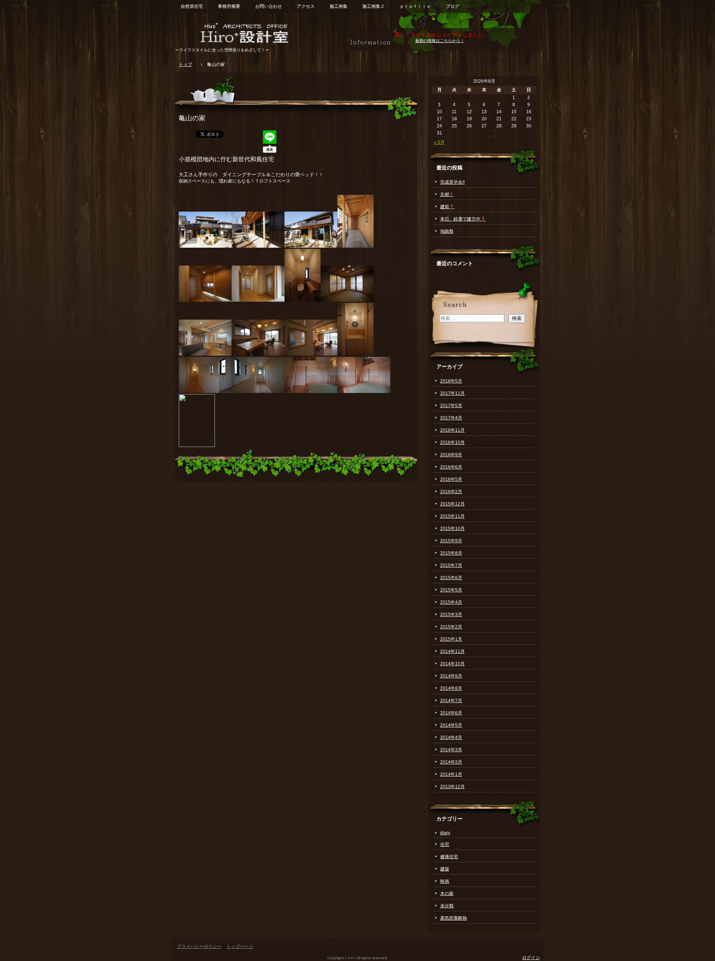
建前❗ (447, 206)
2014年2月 (451, 762)
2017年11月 (452, 393)
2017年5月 (451, 405)
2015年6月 (451, 577)
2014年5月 (451, 725)
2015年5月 (451, 590)
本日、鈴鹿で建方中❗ (463, 219)
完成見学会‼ (452, 182)
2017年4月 (451, 418)
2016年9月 (451, 454)
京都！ (447, 194)
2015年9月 (451, 540)
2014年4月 (451, 737)
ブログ (452, 6)
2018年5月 (451, 381)
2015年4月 (451, 602)
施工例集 (338, 6)
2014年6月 (451, 713)
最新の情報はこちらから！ (439, 40)
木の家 (447, 893)
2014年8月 (451, 688)
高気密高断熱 (453, 918)
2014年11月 (452, 651)
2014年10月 (452, 663)
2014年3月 (451, 749)
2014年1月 (451, 774)
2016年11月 (452, 430)
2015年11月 (452, 516)
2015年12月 (452, 504)
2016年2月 (451, 491)
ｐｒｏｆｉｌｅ (415, 6)
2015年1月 (451, 639)
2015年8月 (451, 553)
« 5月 (439, 142)
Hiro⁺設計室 (260, 32)
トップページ (239, 946)
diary (445, 832)
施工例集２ (373, 6)
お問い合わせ (268, 6)
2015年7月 (451, 565)
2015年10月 (452, 528)
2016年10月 (452, 442)
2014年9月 (451, 676)
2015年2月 (451, 626)
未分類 (447, 905)
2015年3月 (451, 614)
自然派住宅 (192, 6)
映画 (444, 881)
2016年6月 (451, 467)
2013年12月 (452, 786)
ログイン (531, 957)
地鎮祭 (447, 231)
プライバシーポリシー (199, 946)
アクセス (306, 6)
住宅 (444, 844)
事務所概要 (229, 6)
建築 (444, 869)
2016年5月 (451, 479)
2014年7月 (451, 700)
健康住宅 (449, 856)
